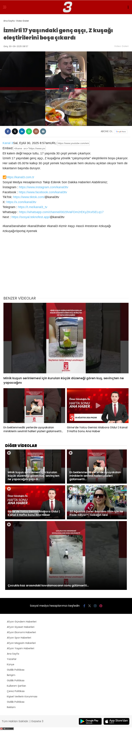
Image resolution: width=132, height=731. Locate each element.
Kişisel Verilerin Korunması (22, 696)
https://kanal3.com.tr (20, 177)
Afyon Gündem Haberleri (21, 621)
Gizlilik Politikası (15, 669)
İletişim (11, 675)
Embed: (8, 148)
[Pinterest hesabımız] (100, 606)
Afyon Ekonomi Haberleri (21, 632)
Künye (10, 664)
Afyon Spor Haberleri (19, 637)
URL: (53, 143)
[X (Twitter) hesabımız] (89, 606)
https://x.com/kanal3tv (21, 202)
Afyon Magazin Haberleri (21, 643)
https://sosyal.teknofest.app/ (31, 217)
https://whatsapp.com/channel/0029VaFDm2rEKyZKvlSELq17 (61, 212)
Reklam (11, 707)
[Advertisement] (66, 267)
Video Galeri (121, 46)
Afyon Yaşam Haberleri (20, 648)
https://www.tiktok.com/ (29, 197)
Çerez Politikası (16, 691)
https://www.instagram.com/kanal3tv (43, 187)
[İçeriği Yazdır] (43, 131)
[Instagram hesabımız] (95, 606)
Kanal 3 (8, 143)
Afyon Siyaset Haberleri (20, 627)
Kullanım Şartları (16, 686)
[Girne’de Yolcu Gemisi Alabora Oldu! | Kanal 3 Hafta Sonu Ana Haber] (98, 405)
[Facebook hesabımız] (84, 606)
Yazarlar (11, 659)
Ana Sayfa (13, 653)
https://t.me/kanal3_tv (32, 207)
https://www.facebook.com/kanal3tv (43, 192)
